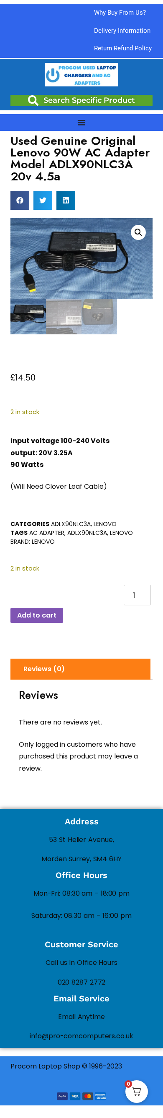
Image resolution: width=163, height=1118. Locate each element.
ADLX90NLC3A (71, 524)
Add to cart (36, 615)
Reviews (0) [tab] (44, 669)
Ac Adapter (46, 533)
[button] (19, 200)
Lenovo (105, 524)
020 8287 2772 (82, 982)
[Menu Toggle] (81, 122)
